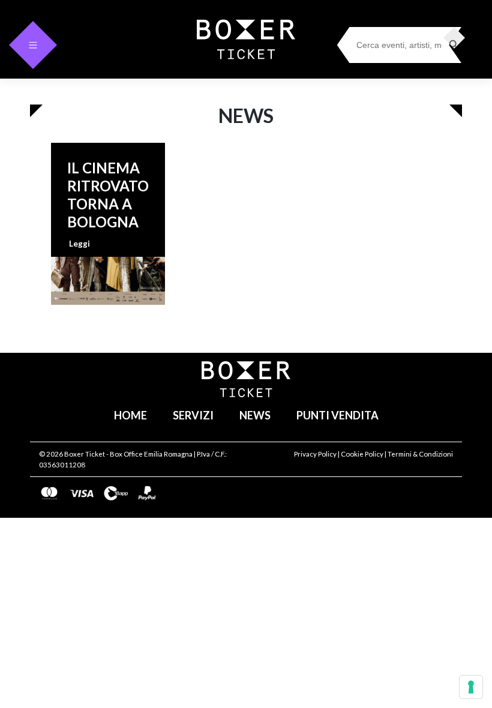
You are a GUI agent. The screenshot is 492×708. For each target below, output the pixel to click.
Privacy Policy (315, 454)
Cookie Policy (362, 454)
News (255, 415)
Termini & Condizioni (420, 454)
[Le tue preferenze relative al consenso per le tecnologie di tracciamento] (471, 687)
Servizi (193, 415)
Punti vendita (337, 415)
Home (130, 415)
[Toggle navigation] (33, 45)
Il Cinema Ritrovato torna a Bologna (108, 194)
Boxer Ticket (84, 454)
